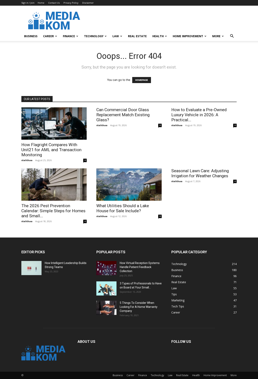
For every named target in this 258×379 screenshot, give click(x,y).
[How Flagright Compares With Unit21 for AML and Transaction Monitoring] (54, 123)
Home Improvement (188, 36)
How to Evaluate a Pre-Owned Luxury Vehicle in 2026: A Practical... (199, 114)
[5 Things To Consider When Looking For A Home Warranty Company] (106, 308)
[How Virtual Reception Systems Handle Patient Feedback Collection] (106, 268)
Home (41, 2)
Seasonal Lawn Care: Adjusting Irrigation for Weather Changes (200, 173)
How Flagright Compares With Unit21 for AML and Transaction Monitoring (51, 149)
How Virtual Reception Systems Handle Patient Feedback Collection (140, 267)
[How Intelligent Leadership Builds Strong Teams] (31, 268)
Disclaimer (88, 2)
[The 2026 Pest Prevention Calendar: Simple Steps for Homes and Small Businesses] (54, 184)
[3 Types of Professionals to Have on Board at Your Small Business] (106, 288)
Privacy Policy (70, 2)
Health (158, 36)
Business (30, 36)
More (216, 36)
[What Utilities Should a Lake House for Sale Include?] (129, 184)
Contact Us (54, 2)
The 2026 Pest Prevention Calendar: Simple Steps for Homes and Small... (53, 210)
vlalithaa (26, 160)
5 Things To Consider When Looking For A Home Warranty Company (138, 306)
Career (48, 36)
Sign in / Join (27, 2)
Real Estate (137, 36)
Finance (69, 36)
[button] (232, 36)
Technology (93, 36)
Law (115, 36)
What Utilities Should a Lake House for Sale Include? (122, 208)
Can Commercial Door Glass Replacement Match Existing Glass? (123, 114)
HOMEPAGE (141, 80)
